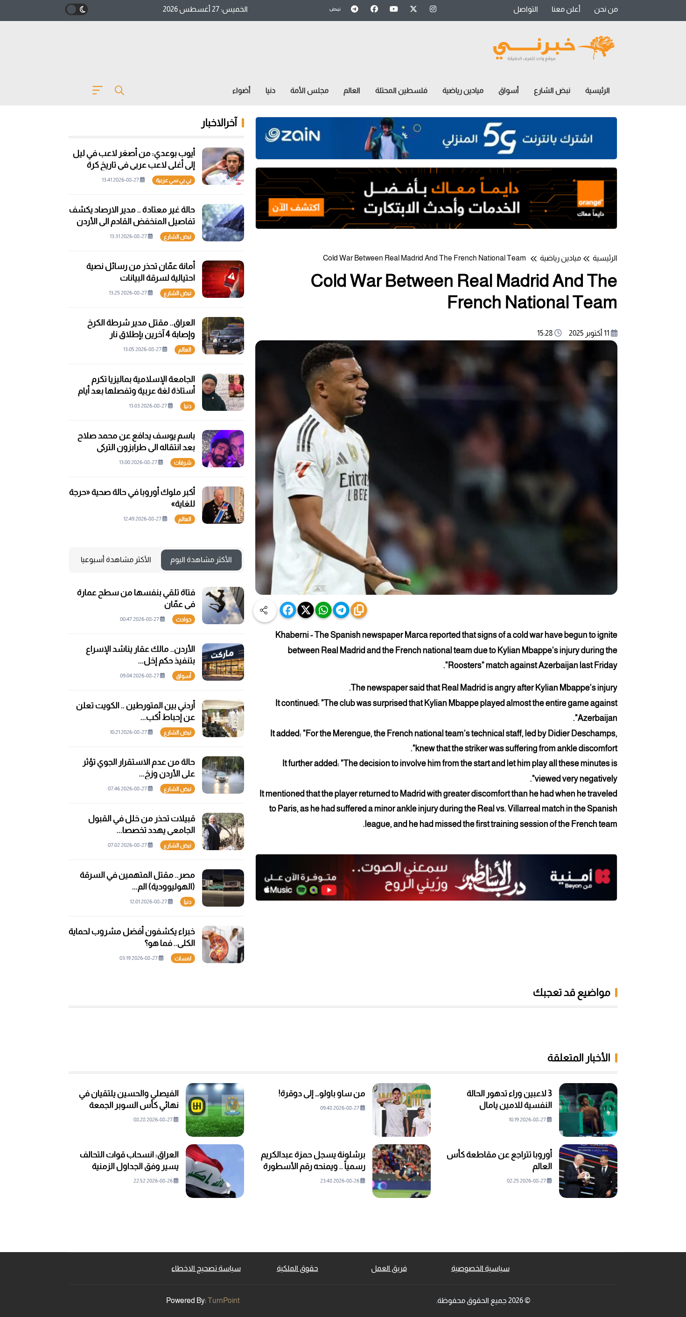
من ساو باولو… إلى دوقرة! (322, 1093)
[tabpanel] (156, 775)
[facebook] (288, 610)
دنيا (270, 90)
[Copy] (359, 610)
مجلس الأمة (309, 90)
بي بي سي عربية (173, 180)
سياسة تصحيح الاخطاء (206, 1268)
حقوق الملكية (297, 1268)
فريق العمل (389, 1268)
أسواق (508, 90)
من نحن (606, 9)
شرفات (182, 462)
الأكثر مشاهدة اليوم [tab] (201, 559)
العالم (351, 90)
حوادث (183, 619)
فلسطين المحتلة (401, 90)
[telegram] (341, 610)
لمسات (183, 958)
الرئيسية (597, 90)
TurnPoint (224, 1300)
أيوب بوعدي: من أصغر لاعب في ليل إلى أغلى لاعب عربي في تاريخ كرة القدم (134, 164)
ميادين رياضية (462, 90)
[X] (306, 610)
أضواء (241, 90)
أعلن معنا (566, 9)
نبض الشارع (552, 90)
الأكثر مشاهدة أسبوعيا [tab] (116, 559)
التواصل (525, 9)
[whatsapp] (323, 610)
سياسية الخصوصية (480, 1268)
